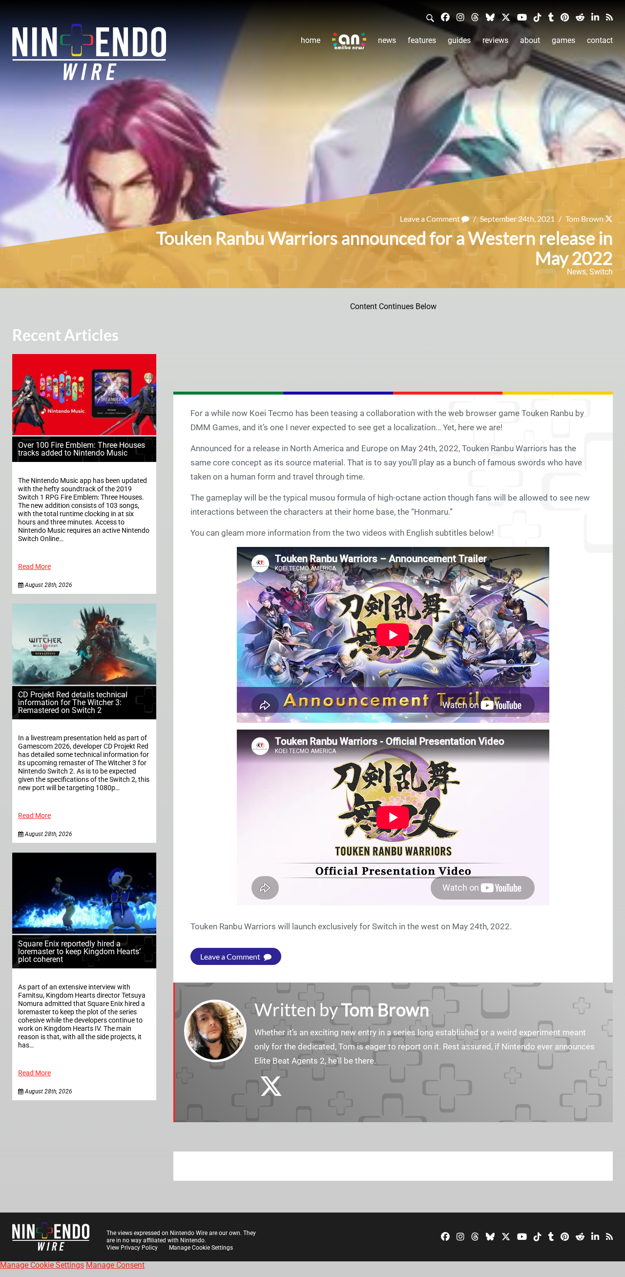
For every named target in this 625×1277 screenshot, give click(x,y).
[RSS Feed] (609, 16)
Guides (459, 40)
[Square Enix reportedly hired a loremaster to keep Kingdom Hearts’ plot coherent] (84, 931)
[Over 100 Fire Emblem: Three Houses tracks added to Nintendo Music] (84, 432)
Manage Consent (115, 1265)
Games (563, 40)
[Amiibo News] (349, 40)
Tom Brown (584, 218)
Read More (34, 567)
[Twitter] (505, 16)
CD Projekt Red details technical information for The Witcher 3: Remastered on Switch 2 (72, 702)
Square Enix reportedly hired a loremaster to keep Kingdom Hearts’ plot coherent (79, 951)
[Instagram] (460, 16)
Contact (600, 40)
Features (422, 40)
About (530, 40)
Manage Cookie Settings (201, 1247)
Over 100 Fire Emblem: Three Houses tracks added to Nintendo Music (81, 449)
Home (310, 40)
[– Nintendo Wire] (89, 55)
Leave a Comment (430, 218)
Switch (601, 271)
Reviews (495, 40)
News (387, 40)
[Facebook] (445, 16)
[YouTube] (522, 16)
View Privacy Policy (132, 1247)
